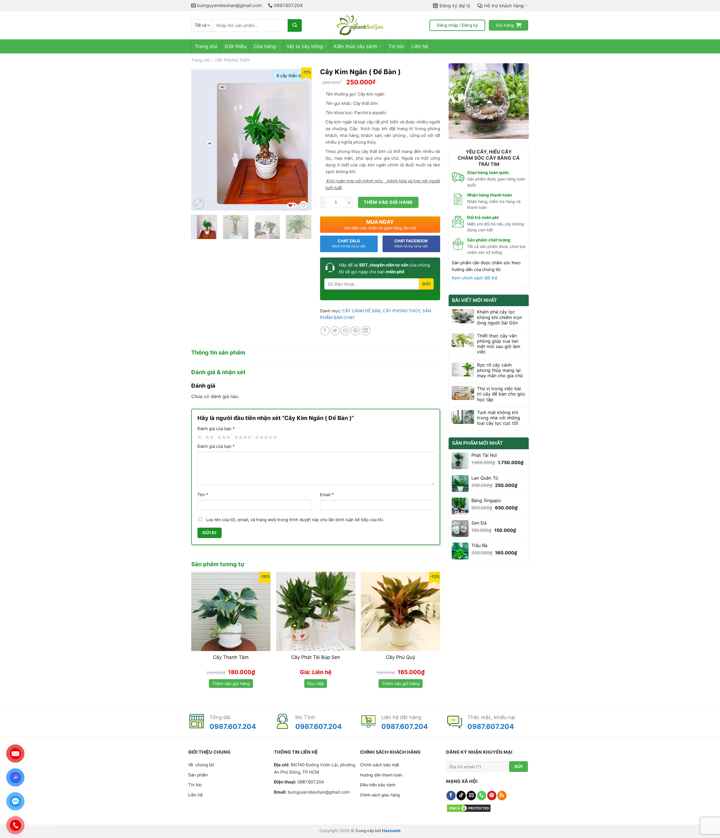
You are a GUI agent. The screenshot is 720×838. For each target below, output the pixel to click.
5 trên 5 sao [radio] (265, 437)
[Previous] (201, 139)
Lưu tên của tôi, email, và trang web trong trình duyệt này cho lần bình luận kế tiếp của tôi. (295, 519)
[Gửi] (295, 25)
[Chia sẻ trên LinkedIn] (365, 330)
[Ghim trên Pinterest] (355, 330)
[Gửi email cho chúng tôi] (471, 795)
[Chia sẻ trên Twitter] (335, 330)
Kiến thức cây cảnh (355, 46)
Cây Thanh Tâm (231, 657)
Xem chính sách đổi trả (474, 278)
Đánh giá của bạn (216, 428)
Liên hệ (419, 46)
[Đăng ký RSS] (502, 795)
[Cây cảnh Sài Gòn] (360, 25)
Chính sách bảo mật (379, 764)
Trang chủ (206, 46)
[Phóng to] (198, 203)
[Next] (302, 139)
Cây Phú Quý (400, 657)
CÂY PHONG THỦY (232, 60)
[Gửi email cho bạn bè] (345, 330)
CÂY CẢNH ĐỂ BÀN (361, 310)
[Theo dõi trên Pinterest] (491, 795)
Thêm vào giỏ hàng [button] (231, 683)
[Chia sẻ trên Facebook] (325, 330)
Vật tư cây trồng (305, 46)
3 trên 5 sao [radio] (223, 437)
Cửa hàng (265, 46)
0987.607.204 (233, 726)
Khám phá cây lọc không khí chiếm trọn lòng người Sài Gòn (499, 317)
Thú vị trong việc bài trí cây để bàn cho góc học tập (501, 394)
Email (327, 494)
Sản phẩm (198, 775)
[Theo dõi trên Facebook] (451, 795)
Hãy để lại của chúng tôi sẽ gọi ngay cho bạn (384, 268)
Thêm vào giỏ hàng (388, 202)
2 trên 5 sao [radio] (208, 437)
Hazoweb (391, 830)
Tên (202, 494)
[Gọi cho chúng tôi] (481, 795)
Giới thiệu (235, 46)
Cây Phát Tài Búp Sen (315, 657)
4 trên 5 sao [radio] (242, 437)
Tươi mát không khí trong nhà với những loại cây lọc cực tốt (498, 418)
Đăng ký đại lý (455, 5)
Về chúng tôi (201, 764)
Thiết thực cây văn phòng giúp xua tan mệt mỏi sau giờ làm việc (498, 344)
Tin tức (396, 46)
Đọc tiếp (315, 683)
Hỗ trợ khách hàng (504, 5)
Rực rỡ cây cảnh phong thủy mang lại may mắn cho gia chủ (500, 370)
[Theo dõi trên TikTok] (461, 795)
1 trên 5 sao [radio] (199, 437)
